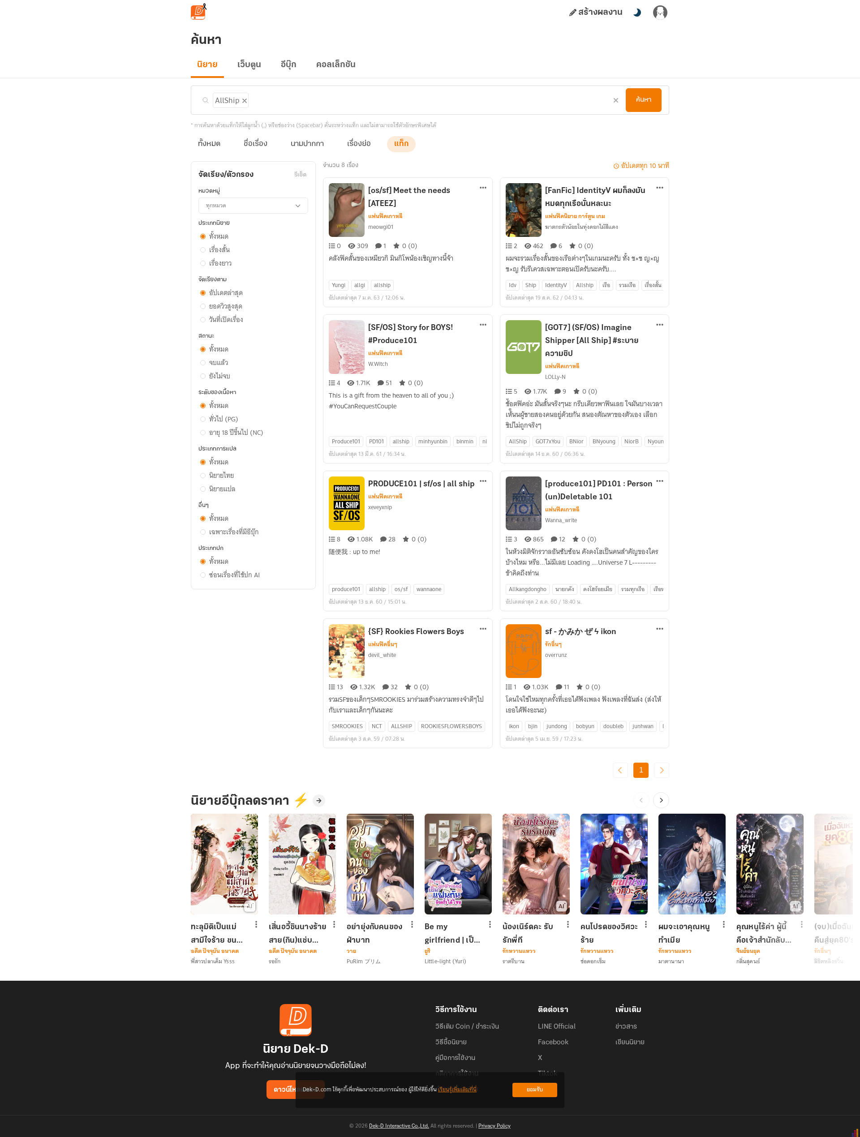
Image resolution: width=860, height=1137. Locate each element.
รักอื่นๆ (553, 644)
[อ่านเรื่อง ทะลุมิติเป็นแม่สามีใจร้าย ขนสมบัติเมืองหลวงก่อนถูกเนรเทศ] (224, 864)
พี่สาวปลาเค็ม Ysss (213, 961)
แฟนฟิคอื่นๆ (382, 644)
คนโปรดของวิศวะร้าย (609, 933)
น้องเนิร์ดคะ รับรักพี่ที (528, 933)
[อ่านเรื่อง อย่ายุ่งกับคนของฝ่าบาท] (380, 864)
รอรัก (274, 961)
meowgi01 (380, 227)
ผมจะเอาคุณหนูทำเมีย (684, 933)
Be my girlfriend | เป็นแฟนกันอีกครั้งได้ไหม (452, 933)
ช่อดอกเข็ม (593, 961)
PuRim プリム (364, 961)
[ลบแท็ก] (243, 99)
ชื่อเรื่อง (255, 144)
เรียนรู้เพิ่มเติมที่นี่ (457, 1090)
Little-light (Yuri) (445, 961)
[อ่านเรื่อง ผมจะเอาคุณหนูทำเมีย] (692, 864)
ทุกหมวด (216, 205)
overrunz (556, 655)
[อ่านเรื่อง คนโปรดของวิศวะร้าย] (614, 864)
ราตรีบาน (514, 961)
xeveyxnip (380, 507)
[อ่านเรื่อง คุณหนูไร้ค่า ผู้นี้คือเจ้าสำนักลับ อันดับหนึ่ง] (770, 864)
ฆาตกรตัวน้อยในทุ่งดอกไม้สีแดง (581, 227)
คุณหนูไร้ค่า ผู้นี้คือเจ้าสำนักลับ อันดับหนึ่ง (761, 933)
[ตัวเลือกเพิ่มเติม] (483, 188)
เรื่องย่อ (359, 144)
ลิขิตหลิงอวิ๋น (828, 961)
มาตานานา (671, 961)
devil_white (382, 655)
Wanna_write (561, 520)
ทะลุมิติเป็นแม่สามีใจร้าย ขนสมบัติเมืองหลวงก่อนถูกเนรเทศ (218, 933)
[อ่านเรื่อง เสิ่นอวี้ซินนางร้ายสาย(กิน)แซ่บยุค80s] (302, 864)
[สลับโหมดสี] (637, 12)
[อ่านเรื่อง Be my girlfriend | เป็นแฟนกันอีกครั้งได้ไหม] (458, 864)
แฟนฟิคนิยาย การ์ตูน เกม (575, 216)
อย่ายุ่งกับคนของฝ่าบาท (374, 933)
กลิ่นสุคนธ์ (748, 961)
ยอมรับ (535, 1090)
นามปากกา (307, 144)
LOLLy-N (555, 377)
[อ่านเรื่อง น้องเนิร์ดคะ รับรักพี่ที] (536, 864)
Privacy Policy (494, 1126)
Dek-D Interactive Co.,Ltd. (399, 1126)
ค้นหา (643, 99)
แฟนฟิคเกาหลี (385, 216)
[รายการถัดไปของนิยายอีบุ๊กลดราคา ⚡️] (661, 800)
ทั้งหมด (209, 144)
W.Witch (378, 364)
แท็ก (401, 144)
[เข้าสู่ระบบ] (660, 12)
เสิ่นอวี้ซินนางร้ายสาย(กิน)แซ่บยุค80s (298, 933)
